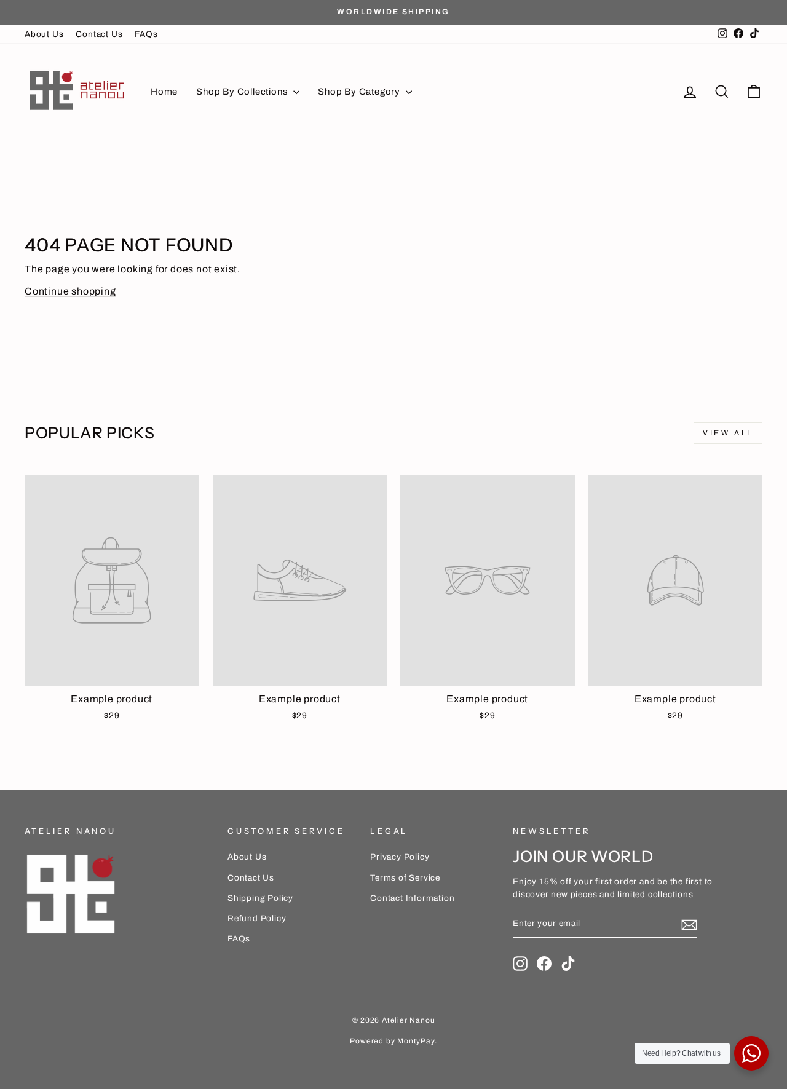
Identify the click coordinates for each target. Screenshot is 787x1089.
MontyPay (415, 1041)
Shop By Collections (243, 92)
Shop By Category (360, 92)
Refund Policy (256, 918)
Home (164, 92)
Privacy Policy (399, 856)
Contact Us (99, 34)
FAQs (146, 34)
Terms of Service (405, 877)
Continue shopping (70, 291)
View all (728, 433)
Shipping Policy (260, 898)
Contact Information (412, 898)
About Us (44, 34)
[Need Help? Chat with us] (751, 1053)
